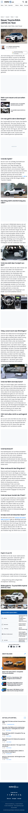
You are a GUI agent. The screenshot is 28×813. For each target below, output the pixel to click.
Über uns (9, 798)
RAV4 (12, 16)
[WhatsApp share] (17, 646)
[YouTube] (18, 795)
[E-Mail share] (19, 646)
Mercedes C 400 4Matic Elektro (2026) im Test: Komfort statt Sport (13, 751)
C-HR (23, 176)
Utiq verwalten (14, 807)
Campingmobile (10, 724)
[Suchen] (23, 2)
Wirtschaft (8, 747)
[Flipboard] (12, 795)
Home (2, 16)
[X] (9, 795)
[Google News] (14, 795)
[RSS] (20, 795)
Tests (5, 5)
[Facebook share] (8, 646)
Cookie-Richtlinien (19, 803)
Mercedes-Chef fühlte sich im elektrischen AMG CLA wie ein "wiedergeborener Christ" (13, 728)
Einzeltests (9, 753)
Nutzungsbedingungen (19, 805)
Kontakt (19, 798)
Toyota (7, 16)
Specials (10, 5)
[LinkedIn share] (14, 646)
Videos (17, 5)
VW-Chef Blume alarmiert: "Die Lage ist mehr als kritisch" (13, 745)
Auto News (8, 730)
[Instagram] (16, 795)
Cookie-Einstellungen (8, 805)
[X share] (11, 646)
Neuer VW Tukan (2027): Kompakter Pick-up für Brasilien (13, 733)
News (2, 5)
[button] (2, 606)
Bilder (21, 5)
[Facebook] (7, 795)
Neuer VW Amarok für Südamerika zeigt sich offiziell (13, 739)
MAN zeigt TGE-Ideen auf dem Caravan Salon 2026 (13, 722)
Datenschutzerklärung (9, 803)
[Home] (9, 2)
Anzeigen (14, 798)
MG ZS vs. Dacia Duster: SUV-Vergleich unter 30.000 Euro (13, 757)
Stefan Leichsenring (14, 46)
